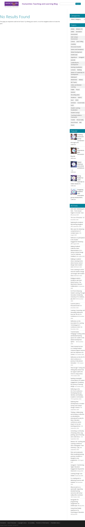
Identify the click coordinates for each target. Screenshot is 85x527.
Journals (73, 60)
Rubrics (80, 97)
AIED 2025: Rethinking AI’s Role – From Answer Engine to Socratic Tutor (78, 211)
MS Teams (74, 82)
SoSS (72, 105)
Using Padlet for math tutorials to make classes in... (77, 180)
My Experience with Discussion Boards (77, 152)
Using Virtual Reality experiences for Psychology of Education (77, 510)
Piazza (77, 89)
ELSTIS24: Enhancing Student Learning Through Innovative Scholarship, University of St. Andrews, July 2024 (78, 295)
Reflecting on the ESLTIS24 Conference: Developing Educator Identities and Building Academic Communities (77, 393)
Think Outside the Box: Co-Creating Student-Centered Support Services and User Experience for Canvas (78, 350)
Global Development (76, 52)
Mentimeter (74, 79)
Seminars (73, 103)
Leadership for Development (75, 63)
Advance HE (79, 29)
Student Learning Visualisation (75, 109)
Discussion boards (76, 47)
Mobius (81, 79)
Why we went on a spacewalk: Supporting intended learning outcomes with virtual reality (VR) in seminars (77, 491)
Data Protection (11, 523)
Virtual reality (80, 120)
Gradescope (74, 54)
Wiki (80, 122)
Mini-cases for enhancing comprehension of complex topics (77, 231)
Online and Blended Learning (76, 86)
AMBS (72, 31)
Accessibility (31, 523)
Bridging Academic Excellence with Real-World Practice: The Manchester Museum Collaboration (76, 282)
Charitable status (55, 523)
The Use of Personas (76, 217)
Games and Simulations (77, 49)
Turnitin (73, 120)
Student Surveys (75, 112)
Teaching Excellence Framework (76, 116)
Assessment (74, 34)
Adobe (72, 29)
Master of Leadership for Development (77, 73)
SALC (72, 100)
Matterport (74, 77)
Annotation (79, 31)
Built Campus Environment (74, 38)
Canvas (73, 41)
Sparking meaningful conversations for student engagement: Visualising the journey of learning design (78, 382)
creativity (73, 44)
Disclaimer (3, 523)
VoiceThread (74, 122)
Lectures (73, 70)
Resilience (73, 97)
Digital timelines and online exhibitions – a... (77, 166)
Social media (81, 103)
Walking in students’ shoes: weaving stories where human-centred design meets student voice (77, 263)
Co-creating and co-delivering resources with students (77, 480)
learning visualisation (76, 67)
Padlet (72, 89)
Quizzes (73, 92)
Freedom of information (42, 523)
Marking (79, 70)
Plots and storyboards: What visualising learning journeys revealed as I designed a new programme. (77, 456)
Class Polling (79, 41)
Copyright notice (22, 523)
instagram (81, 57)
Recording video (75, 95)
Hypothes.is (74, 57)
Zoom (72, 125)
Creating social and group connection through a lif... (77, 138)
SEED (76, 100)
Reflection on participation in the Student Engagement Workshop (78, 239)
